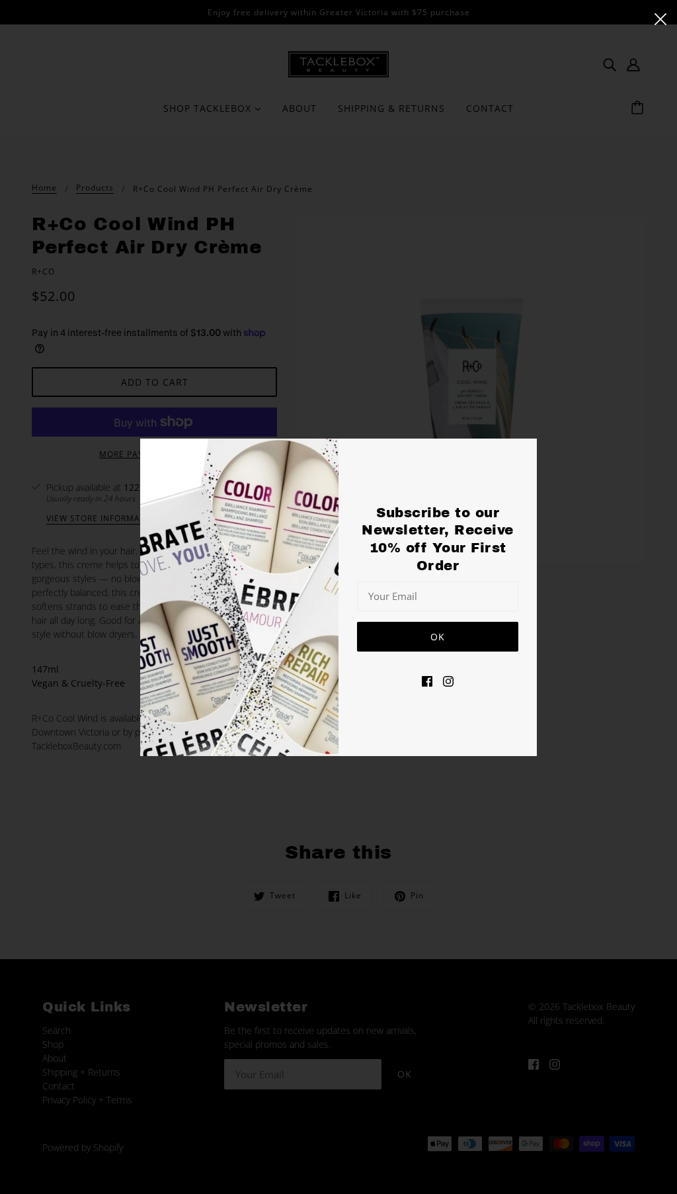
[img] (427, 679)
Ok (437, 636)
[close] (660, 18)
